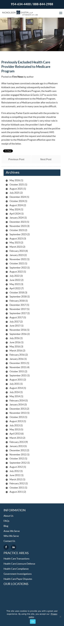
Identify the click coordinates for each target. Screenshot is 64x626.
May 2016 (15, 346)
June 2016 (15, 342)
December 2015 (18, 363)
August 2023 (16, 238)
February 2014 (17, 400)
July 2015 (14, 384)
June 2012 (15, 475)
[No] (60, 616)
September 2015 (18, 375)
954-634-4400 (21, 4)
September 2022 (18, 268)
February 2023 (17, 251)
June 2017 (15, 326)
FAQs (6, 521)
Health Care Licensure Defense (19, 564)
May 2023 (15, 242)
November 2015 (18, 367)
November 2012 (18, 454)
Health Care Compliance (16, 569)
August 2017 (16, 317)
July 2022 (14, 276)
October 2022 (17, 263)
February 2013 (17, 442)
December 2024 (18, 197)
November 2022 (18, 259)
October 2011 (17, 488)
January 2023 (17, 255)
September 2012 (18, 463)
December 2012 (18, 450)
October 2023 (17, 230)
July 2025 (14, 193)
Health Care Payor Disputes (18, 579)
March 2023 (16, 247)
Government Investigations (18, 574)
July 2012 (14, 471)
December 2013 (18, 409)
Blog (6, 526)
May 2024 (15, 209)
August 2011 (16, 492)
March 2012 (16, 479)
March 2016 (16, 350)
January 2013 (17, 446)
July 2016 (14, 338)
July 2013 (14, 425)
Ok (32, 621)
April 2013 (15, 434)
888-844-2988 (43, 4)
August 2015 (16, 380)
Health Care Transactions (16, 559)
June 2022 (15, 280)
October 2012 (17, 458)
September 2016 (18, 334)
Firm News (17, 77)
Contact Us (9, 541)
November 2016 (18, 330)
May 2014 (15, 396)
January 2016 (17, 359)
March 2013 (16, 438)
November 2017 (18, 309)
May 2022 (15, 284)
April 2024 (15, 214)
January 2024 (17, 218)
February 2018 (17, 301)
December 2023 (18, 222)
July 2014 (14, 392)
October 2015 (17, 371)
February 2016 (17, 355)
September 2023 (18, 234)
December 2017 (18, 305)
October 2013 (17, 417)
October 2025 (17, 184)
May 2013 (15, 429)
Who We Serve (11, 536)
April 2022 (15, 288)
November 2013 (18, 413)
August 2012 (16, 467)
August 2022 (16, 272)
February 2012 (17, 483)
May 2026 (15, 180)
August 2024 (16, 205)
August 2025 (16, 189)
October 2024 (17, 201)
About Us (8, 516)
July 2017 (14, 322)
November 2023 (18, 226)
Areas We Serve (12, 531)
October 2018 (17, 292)
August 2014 (16, 388)
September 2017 (18, 313)
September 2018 (18, 296)
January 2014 (17, 404)
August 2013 (16, 421)
